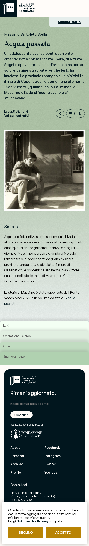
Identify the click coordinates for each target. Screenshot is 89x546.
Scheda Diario (69, 22)
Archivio (16, 464)
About (15, 448)
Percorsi (17, 456)
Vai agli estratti (16, 115)
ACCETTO (63, 532)
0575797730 (24, 499)
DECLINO (26, 532)
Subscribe (21, 415)
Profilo (15, 472)
